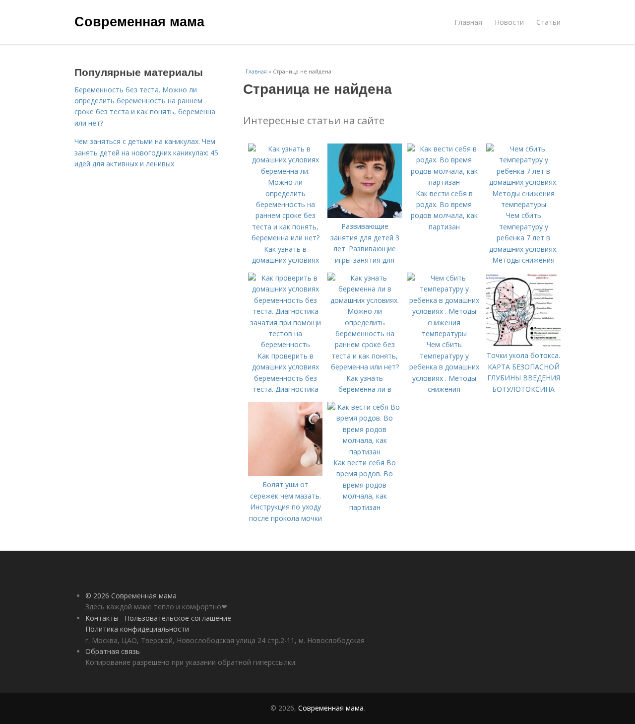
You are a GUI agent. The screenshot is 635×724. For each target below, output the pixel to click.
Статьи (548, 22)
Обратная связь (112, 651)
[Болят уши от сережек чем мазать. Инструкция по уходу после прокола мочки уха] (285, 473)
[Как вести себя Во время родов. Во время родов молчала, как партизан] (364, 451)
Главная (468, 22)
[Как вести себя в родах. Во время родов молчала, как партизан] (444, 182)
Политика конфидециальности (137, 629)
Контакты (102, 618)
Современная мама (139, 20)
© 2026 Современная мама (131, 595)
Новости (509, 22)
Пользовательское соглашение (178, 618)
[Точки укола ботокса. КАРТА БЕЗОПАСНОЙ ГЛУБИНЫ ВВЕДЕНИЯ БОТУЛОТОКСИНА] (523, 344)
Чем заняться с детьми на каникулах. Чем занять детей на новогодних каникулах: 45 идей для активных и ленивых (146, 152)
